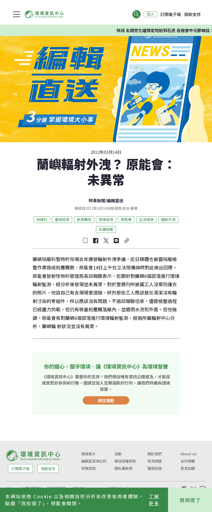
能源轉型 (84, 219)
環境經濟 (106, 219)
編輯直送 (115, 200)
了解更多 (154, 500)
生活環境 (146, 219)
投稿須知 (88, 468)
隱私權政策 (123, 468)
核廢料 (41, 219)
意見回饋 (187, 468)
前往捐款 (106, 400)
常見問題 (154, 461)
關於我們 (154, 453)
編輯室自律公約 (94, 461)
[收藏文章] (85, 240)
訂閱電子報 (170, 14)
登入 (150, 14)
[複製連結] (126, 240)
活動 (118, 453)
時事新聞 (97, 200)
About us (188, 453)
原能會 (126, 219)
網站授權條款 (125, 461)
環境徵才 (88, 453)
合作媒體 (187, 461)
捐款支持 (192, 14)
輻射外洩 (168, 219)
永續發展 (106, 229)
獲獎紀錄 (154, 468)
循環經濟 (62, 219)
